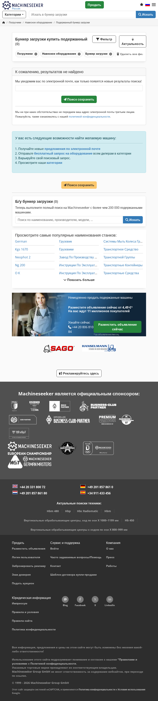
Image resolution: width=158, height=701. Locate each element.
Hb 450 (129, 520)
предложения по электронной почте (72, 149)
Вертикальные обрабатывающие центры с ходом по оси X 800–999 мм (79, 529)
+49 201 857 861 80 (33, 493)
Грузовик (65, 241)
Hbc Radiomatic (87, 511)
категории (54, 163)
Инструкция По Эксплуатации (80, 273)
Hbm (107, 511)
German (21, 241)
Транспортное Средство (120, 249)
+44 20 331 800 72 (32, 487)
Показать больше (80, 280)
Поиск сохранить (80, 99)
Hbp (68, 511)
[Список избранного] (141, 4)
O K (17, 273)
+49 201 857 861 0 (100, 487)
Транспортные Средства (121, 273)
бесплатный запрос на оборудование (63, 153)
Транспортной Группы (119, 257)
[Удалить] (35, 54)
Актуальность (133, 44)
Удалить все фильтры (135, 54)
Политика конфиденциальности (97, 689)
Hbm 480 (53, 511)
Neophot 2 (22, 257)
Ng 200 (20, 265)
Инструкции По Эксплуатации (80, 265)
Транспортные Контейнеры (123, 265)
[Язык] (147, 4)
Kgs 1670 (21, 249)
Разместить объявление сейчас (117, 326)
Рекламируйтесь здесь (80, 373)
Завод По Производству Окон (80, 257)
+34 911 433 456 (99, 493)
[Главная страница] (3, 22)
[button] (154, 4)
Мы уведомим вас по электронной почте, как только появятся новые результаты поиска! (78, 81)
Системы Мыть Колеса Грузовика (127, 241)
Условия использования (131, 689)
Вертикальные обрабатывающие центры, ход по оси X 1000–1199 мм (71, 520)
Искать (147, 14)
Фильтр (105, 39)
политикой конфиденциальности (89, 116)
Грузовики (66, 249)
